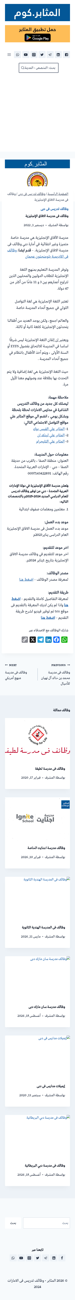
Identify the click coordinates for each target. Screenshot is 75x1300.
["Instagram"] (34, 54)
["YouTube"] (25, 54)
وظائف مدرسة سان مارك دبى (47, 1007)
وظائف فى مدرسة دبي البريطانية (45, 1165)
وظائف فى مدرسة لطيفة (50, 769)
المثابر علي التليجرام (50, 441)
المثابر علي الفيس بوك (49, 429)
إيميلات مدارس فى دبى (51, 1086)
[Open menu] (9, 54)
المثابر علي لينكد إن (51, 435)
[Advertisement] (37, 112)
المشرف (53, 225)
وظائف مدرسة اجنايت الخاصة (46, 848)
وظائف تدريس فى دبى (54, 209)
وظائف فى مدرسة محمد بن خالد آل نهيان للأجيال (55, 675)
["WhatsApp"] (17, 54)
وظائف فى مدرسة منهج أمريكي (16, 672)
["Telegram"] (50, 54)
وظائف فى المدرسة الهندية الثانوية (43, 927)
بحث (13, 1223)
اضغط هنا (26, 579)
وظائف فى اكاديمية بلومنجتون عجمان (37, 253)
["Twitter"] (42, 54)
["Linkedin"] (58, 54)
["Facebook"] (66, 54)
